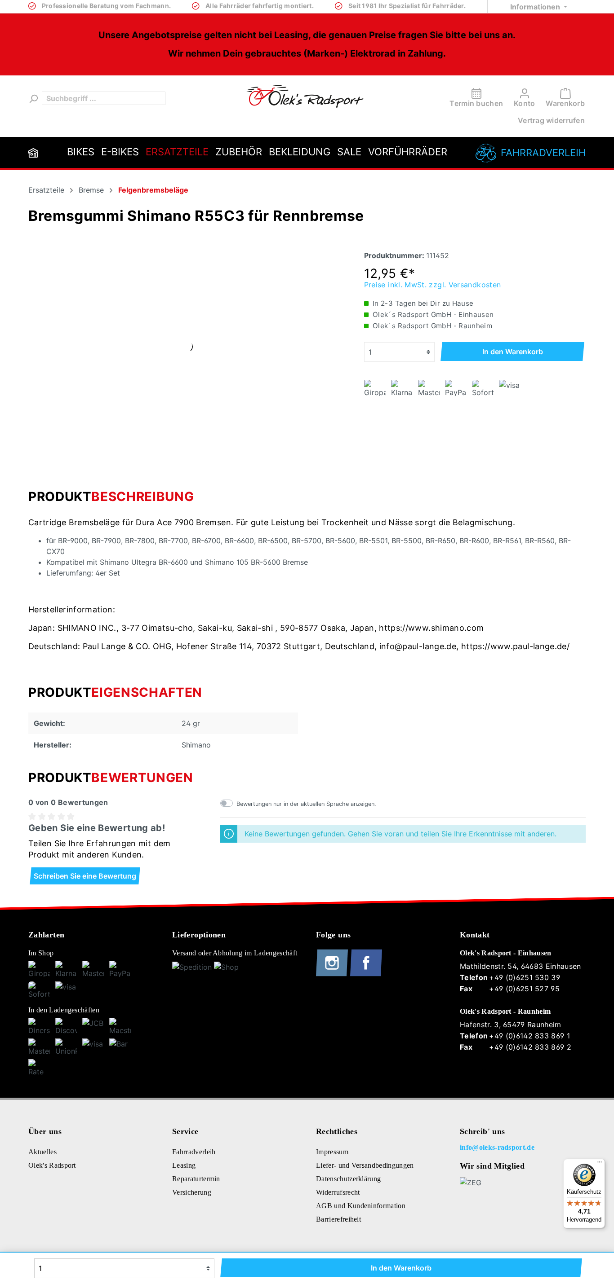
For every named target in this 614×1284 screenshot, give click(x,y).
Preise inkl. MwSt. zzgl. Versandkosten (432, 284)
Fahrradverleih (543, 152)
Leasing (184, 1165)
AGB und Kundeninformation (360, 1205)
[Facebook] (366, 974)
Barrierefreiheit (338, 1219)
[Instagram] (333, 974)
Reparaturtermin (196, 1179)
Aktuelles (42, 1152)
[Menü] (599, 1164)
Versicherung (191, 1192)
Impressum (332, 1152)
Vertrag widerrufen (551, 120)
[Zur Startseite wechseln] (305, 96)
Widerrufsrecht (338, 1192)
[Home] (33, 152)
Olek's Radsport (52, 1165)
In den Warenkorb (512, 351)
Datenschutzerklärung (348, 1179)
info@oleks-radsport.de (497, 1147)
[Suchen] (33, 98)
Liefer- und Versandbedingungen (365, 1165)
